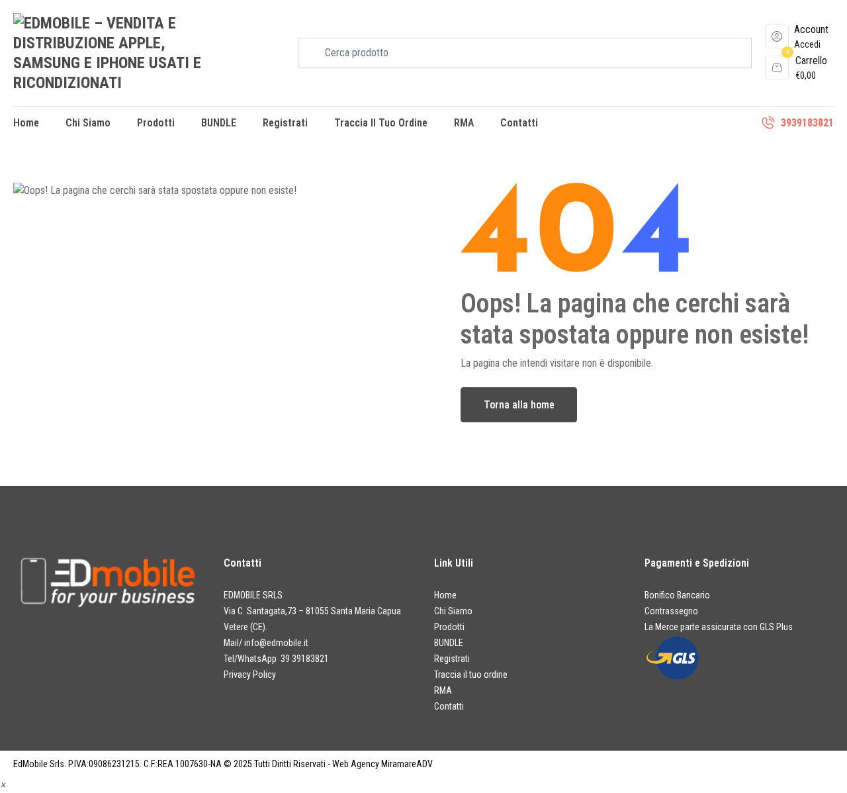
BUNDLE (218, 123)
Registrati (285, 123)
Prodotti (156, 123)
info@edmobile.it (276, 642)
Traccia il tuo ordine (380, 123)
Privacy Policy (250, 674)
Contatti (519, 123)
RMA (464, 123)
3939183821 (807, 123)
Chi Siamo (88, 123)
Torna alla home (519, 404)
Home (26, 123)
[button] (2, 784)
